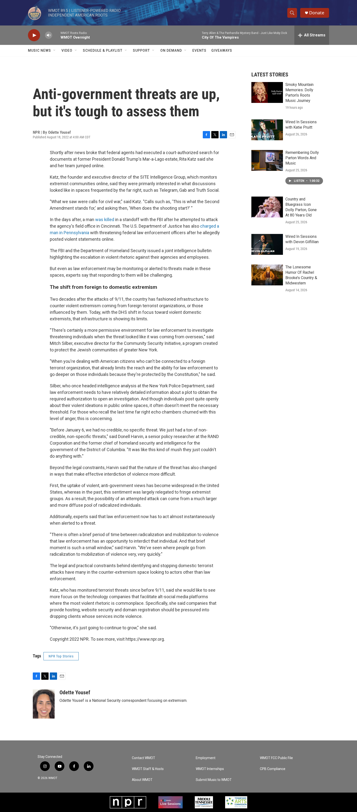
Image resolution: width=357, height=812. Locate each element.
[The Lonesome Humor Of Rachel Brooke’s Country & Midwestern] (267, 275)
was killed (104, 219)
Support (141, 50)
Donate (316, 12)
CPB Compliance (272, 769)
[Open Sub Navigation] (55, 50)
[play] (34, 35)
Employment (205, 758)
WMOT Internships (210, 769)
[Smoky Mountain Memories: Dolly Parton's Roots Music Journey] (267, 92)
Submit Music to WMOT (214, 780)
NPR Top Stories (61, 656)
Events (199, 50)
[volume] (48, 35)
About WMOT (142, 780)
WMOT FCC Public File (276, 758)
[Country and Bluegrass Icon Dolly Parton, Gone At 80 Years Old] (267, 207)
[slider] (56, 35)
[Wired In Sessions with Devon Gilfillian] (267, 244)
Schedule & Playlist (102, 50)
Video (66, 50)
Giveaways (221, 50)
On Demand (171, 50)
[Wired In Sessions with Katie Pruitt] (267, 129)
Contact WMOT (143, 758)
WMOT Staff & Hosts (148, 769)
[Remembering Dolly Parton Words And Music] (267, 160)
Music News (39, 50)
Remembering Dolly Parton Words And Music (302, 158)
